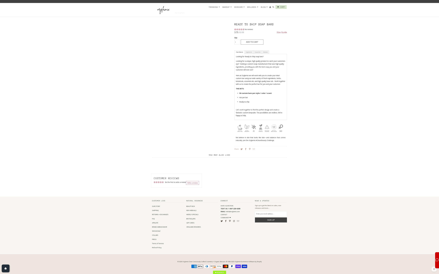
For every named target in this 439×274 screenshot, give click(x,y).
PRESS (154, 239)
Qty (235, 38)
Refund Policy (157, 248)
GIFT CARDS (190, 223)
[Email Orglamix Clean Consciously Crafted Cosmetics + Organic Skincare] (238, 221)
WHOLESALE (156, 231)
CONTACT (224, 215)
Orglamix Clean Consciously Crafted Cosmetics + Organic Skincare (203, 262)
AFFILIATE (155, 223)
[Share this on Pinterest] (249, 149)
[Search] (273, 7)
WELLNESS (252, 6)
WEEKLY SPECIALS (192, 214)
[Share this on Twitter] (241, 149)
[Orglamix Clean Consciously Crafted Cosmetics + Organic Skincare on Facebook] (226, 221)
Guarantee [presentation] (257, 52)
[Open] (5, 268)
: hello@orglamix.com (230, 211)
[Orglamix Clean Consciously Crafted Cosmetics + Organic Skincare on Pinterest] (230, 221)
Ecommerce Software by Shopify (251, 262)
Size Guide (282, 32)
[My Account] (270, 7)
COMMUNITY (225, 218)
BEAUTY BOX (190, 206)
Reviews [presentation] (265, 52)
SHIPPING (155, 210)
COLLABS (155, 235)
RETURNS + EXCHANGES (160, 214)
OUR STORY (156, 206)
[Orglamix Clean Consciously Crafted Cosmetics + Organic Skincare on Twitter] (222, 221)
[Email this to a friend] (253, 149)
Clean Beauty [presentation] (239, 52)
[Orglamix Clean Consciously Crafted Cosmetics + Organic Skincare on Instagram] (234, 221)
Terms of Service (158, 243)
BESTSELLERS (190, 219)
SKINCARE (239, 6)
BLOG (264, 6)
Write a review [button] (192, 183)
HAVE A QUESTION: (227, 206)
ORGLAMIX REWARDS (193, 227)
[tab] (239, 52)
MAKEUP (227, 6)
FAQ (153, 219)
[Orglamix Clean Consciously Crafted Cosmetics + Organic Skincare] (163, 10)
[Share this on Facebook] (245, 149)
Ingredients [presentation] (249, 52)
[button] (239, 29)
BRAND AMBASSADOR (159, 227)
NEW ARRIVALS (191, 210)
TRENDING (214, 6)
